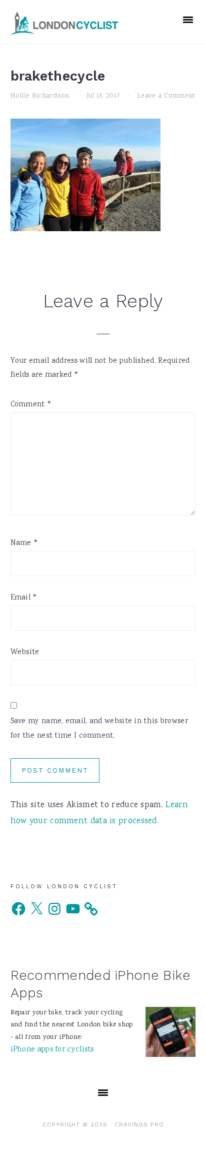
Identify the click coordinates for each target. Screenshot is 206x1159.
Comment (31, 404)
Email (24, 598)
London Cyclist (64, 23)
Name (24, 543)
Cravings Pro (139, 1124)
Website (25, 652)
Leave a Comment (166, 96)
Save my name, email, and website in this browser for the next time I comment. (99, 729)
